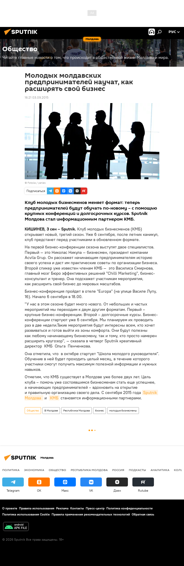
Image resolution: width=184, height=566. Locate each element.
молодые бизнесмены (123, 410)
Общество (33, 410)
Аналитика (160, 470)
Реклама (62, 508)
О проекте (9, 508)
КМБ (54, 397)
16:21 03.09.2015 (36, 97)
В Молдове (51, 410)
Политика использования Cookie (26, 514)
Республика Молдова (76, 410)
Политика (11, 470)
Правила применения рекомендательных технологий (91, 514)
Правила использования (36, 508)
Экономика (34, 470)
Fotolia (32, 182)
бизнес (99, 410)
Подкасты (137, 470)
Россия (118, 470)
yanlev (42, 182)
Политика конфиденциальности (129, 508)
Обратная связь (143, 514)
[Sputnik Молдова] (22, 36)
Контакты (77, 508)
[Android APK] (16, 527)
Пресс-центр (95, 508)
